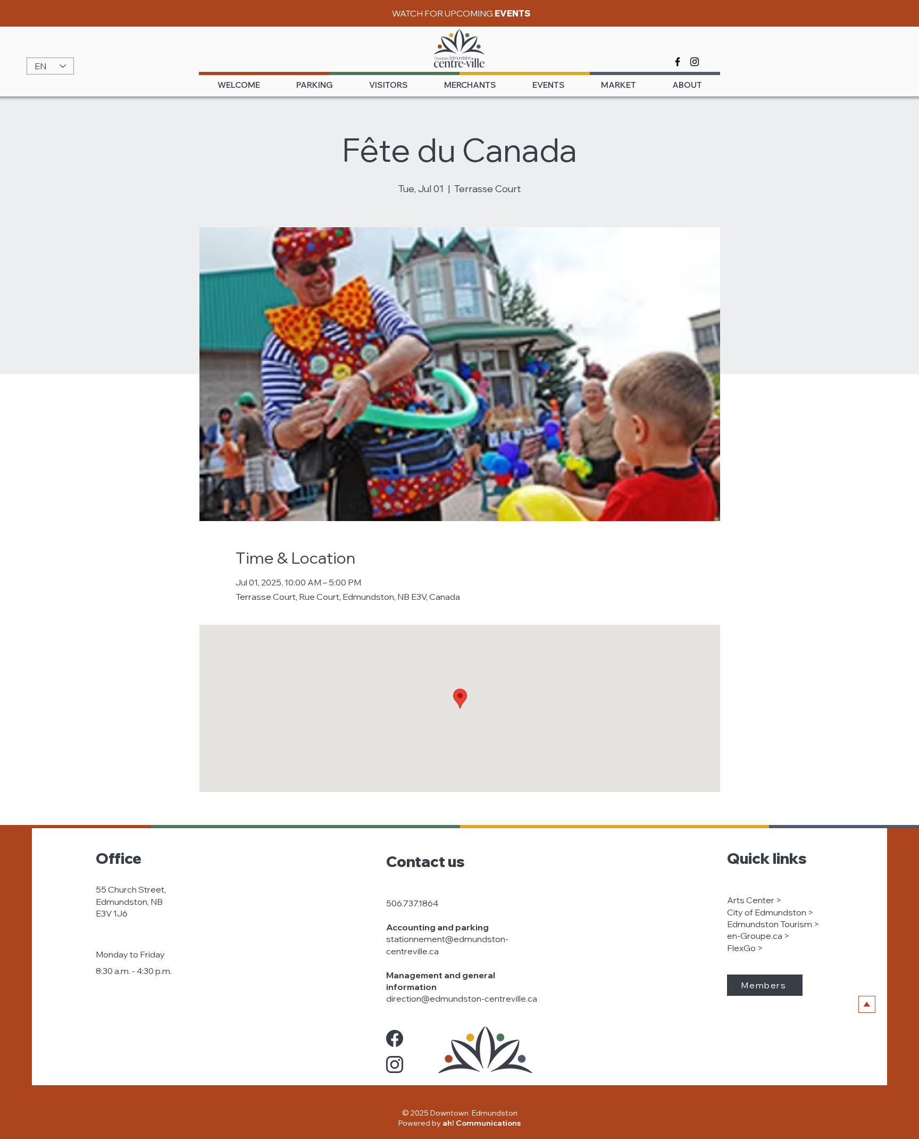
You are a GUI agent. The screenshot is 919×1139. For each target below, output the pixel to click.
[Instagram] (694, 62)
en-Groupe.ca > (758, 935)
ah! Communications (481, 1123)
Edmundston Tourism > (773, 924)
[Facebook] (677, 62)
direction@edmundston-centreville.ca (461, 998)
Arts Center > (754, 900)
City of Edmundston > (770, 912)
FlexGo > (745, 948)
